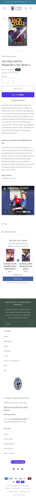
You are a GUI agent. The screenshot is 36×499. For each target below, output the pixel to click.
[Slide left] (14, 51)
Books (6, 337)
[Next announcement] (32, 2)
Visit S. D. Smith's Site (11, 361)
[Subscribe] (29, 324)
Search (6, 434)
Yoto (5, 370)
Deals (6, 365)
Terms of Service (9, 453)
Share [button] (6, 224)
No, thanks (18, 494)
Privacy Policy (8, 439)
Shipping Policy (9, 444)
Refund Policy (8, 448)
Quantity (4, 76)
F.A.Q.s (6, 356)
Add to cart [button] (18, 279)
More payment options (18, 100)
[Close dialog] (32, 475)
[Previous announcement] (4, 2)
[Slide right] (22, 51)
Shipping (4, 72)
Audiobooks (8, 341)
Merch (6, 346)
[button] (4, 8)
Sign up (18, 490)
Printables (7, 351)
